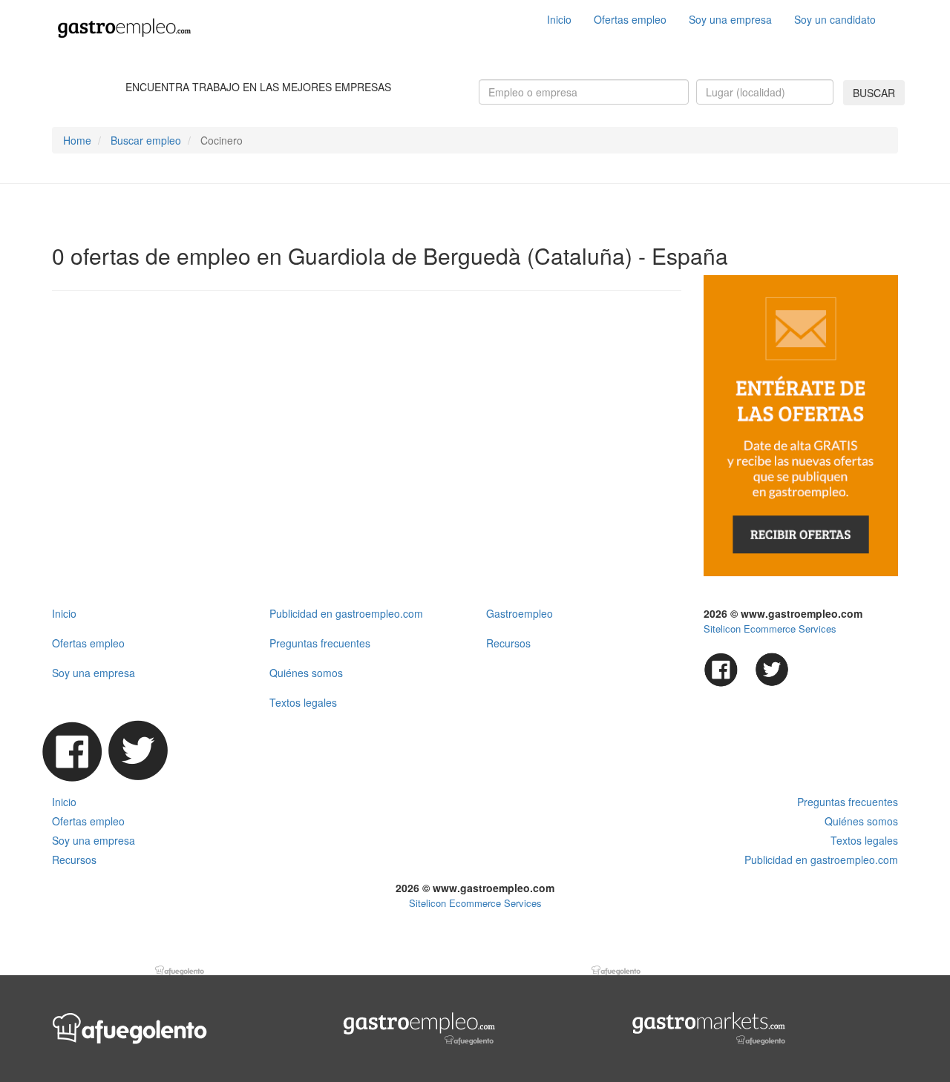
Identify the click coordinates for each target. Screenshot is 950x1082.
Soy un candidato (835, 19)
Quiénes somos (306, 672)
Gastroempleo (519, 613)
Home (77, 140)
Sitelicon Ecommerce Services (770, 628)
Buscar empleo (146, 140)
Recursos (508, 643)
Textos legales (303, 702)
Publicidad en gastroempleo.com (346, 613)
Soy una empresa (730, 19)
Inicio (559, 19)
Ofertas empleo (630, 19)
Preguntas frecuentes (319, 643)
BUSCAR (874, 92)
